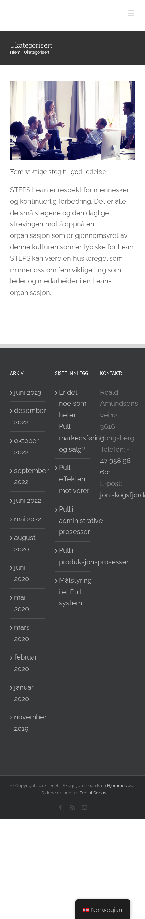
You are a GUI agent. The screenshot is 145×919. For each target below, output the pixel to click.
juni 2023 (27, 392)
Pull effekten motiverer (72, 479)
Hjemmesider (121, 785)
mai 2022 (27, 519)
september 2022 (27, 476)
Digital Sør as (93, 792)
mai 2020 (21, 603)
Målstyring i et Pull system (72, 591)
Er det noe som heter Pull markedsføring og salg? (72, 420)
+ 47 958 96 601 (115, 460)
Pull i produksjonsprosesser (72, 556)
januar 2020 (24, 693)
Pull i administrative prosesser (72, 520)
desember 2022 (27, 416)
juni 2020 (21, 573)
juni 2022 (27, 500)
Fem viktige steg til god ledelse (58, 171)
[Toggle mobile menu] (131, 13)
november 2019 (27, 722)
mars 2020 (22, 633)
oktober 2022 (26, 446)
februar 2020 (25, 663)
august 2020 (25, 543)
